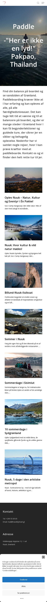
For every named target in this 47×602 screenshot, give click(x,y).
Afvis (24, 586)
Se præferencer (23, 593)
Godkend (23, 580)
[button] (43, 557)
